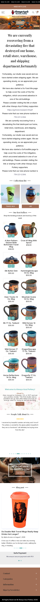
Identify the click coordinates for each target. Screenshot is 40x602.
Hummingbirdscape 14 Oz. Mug (29, 272)
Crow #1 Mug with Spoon (29, 241)
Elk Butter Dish (11, 271)
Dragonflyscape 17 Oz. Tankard (29, 350)
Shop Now (20, 22)
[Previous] (2, 194)
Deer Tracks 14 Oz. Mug (11, 298)
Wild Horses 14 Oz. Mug (28, 324)
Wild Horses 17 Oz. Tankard (11, 350)
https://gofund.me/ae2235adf (20, 110)
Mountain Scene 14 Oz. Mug (29, 298)
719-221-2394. (20, 117)
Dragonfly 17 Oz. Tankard (29, 376)
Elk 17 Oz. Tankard (11, 323)
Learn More (20, 403)
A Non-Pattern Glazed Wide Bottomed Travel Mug (11, 243)
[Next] (37, 194)
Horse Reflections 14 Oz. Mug (11, 376)
